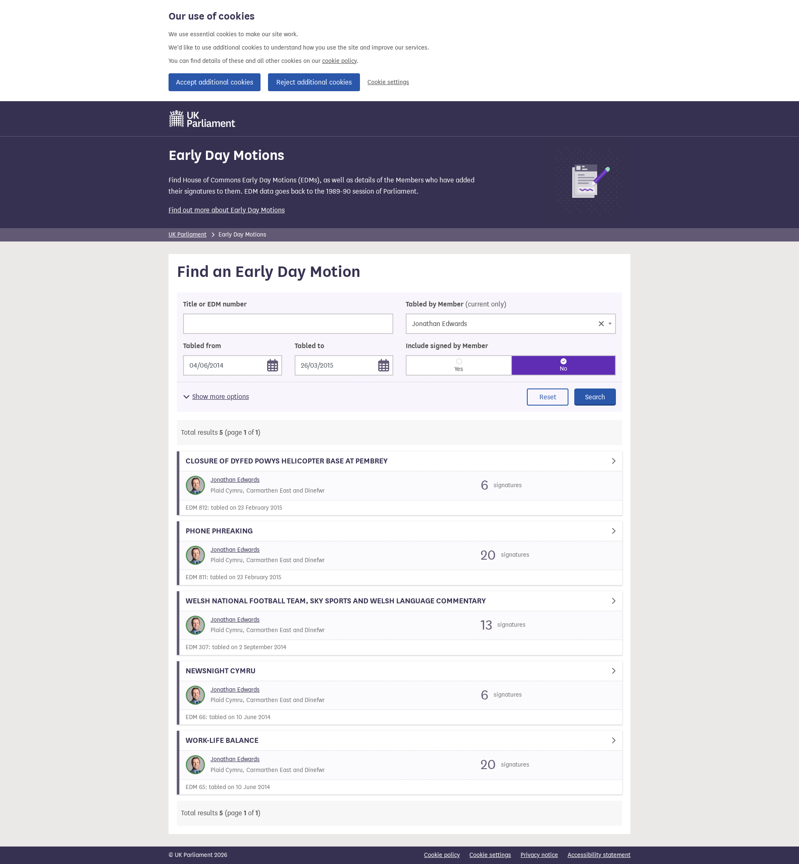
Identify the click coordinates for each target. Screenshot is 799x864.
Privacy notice (539, 855)
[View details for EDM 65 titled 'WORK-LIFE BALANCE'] (399, 762)
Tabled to (309, 346)
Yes (458, 369)
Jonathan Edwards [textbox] (508, 323)
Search (595, 397)
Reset (547, 397)
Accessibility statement (599, 855)
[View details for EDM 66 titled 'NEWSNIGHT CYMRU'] (399, 693)
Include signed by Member (447, 346)
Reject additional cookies (314, 82)
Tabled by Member (456, 304)
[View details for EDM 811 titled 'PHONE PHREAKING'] (399, 553)
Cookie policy (442, 855)
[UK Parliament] (202, 119)
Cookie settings (388, 82)
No (563, 368)
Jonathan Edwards (235, 479)
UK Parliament (187, 234)
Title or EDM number (215, 304)
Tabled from (202, 346)
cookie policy (339, 61)
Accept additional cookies (214, 82)
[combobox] (511, 324)
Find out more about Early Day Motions (227, 210)
